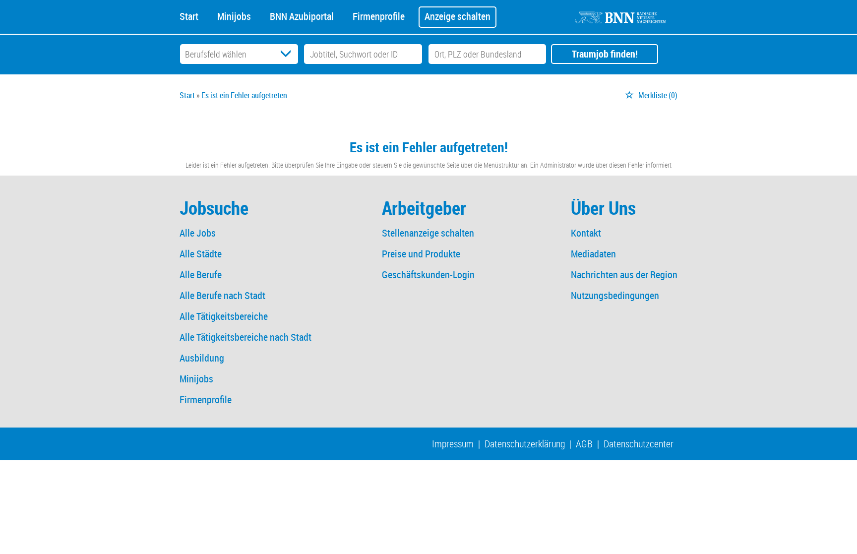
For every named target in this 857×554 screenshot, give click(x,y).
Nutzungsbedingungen (615, 295)
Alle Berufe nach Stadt (222, 295)
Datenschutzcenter (638, 443)
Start (189, 15)
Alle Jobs (198, 233)
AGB (584, 443)
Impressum (453, 443)
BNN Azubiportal (302, 15)
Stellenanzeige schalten (428, 233)
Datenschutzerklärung (525, 443)
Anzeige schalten (457, 16)
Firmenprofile (379, 15)
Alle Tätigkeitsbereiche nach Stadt (245, 337)
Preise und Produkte (421, 253)
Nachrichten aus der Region (624, 274)
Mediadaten (593, 253)
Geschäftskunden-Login (428, 274)
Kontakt (586, 233)
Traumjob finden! (605, 54)
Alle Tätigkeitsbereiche (224, 316)
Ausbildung (202, 358)
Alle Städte (201, 253)
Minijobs (234, 15)
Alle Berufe (201, 274)
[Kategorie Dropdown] (288, 54)
